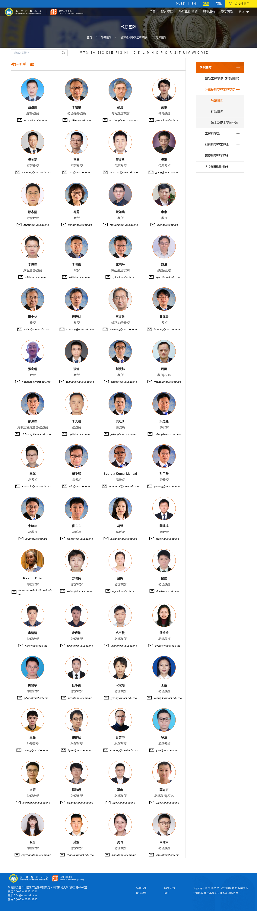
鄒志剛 (32, 212)
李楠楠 (32, 633)
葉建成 (164, 526)
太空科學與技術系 (217, 166)
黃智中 (120, 737)
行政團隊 (217, 111)
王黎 (164, 685)
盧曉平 (120, 264)
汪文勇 (120, 159)
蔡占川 (32, 107)
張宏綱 (32, 369)
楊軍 (164, 159)
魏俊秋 (76, 737)
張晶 (33, 842)
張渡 (120, 107)
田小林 (32, 316)
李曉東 (76, 264)
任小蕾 (76, 685)
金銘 (120, 578)
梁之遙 (164, 421)
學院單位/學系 (188, 11)
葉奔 (120, 789)
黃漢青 (164, 316)
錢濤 (164, 264)
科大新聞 (141, 888)
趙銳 (76, 842)
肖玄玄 (76, 526)
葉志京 (164, 789)
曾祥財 (76, 316)
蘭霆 (164, 578)
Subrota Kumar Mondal (120, 473)
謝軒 (33, 789)
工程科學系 (212, 133)
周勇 (164, 369)
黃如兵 (120, 212)
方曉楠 (76, 578)
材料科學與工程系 (217, 144)
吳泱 (164, 737)
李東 (164, 212)
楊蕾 (120, 526)
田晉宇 (32, 685)
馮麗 (76, 212)
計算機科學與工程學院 (134, 37)
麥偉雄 (76, 633)
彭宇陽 (164, 473)
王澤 (33, 737)
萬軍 (164, 107)
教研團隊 (161, 37)
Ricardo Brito (32, 578)
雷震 (76, 159)
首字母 (84, 52)
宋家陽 (120, 685)
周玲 (120, 842)
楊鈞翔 (76, 789)
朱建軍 (164, 842)
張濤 (76, 369)
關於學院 (167, 11)
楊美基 (32, 159)
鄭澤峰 (32, 421)
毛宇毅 (120, 633)
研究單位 (209, 11)
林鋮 (33, 473)
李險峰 (32, 264)
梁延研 (120, 421)
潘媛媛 (164, 633)
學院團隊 (227, 11)
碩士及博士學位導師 (224, 122)
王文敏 (120, 316)
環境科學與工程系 (217, 155)
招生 (167, 892)
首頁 (152, 11)
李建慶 (76, 107)
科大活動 (169, 888)
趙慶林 (120, 369)
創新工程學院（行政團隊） (223, 78)
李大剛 (76, 421)
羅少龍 (76, 473)
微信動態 (141, 892)
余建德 (32, 526)
